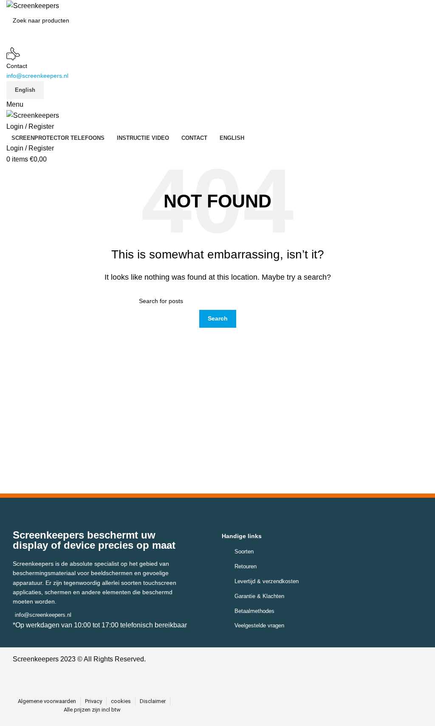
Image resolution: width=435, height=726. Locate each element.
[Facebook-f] (205, 676)
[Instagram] (225, 676)
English (25, 90)
